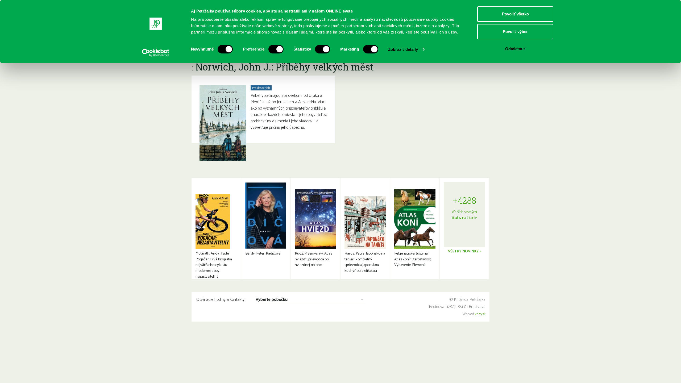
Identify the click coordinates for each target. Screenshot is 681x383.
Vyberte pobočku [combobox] (272, 300)
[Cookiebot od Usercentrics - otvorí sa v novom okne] (155, 53)
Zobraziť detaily (403, 49)
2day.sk (480, 314)
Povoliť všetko (515, 14)
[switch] (276, 49)
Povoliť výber (515, 31)
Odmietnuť (515, 49)
